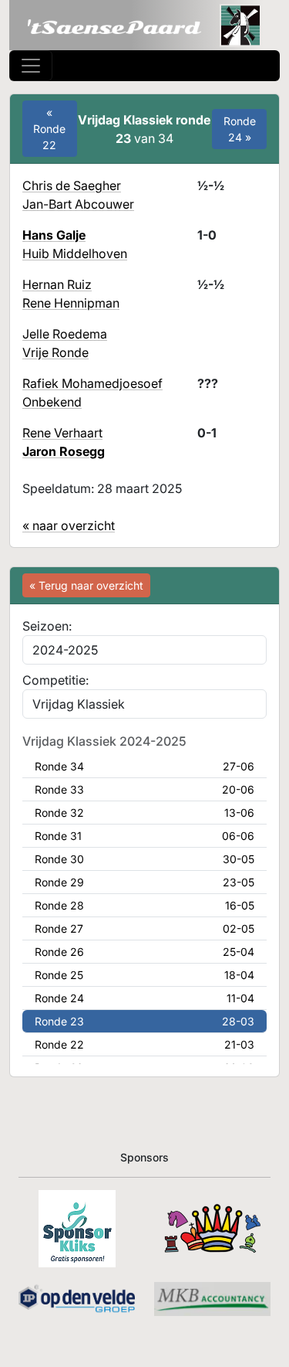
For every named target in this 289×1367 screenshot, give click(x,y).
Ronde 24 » (239, 129)
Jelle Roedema (64, 334)
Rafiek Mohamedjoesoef (92, 383)
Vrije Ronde (55, 352)
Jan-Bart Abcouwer (78, 204)
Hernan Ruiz (57, 284)
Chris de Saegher (71, 185)
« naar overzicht (68, 525)
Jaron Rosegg (63, 451)
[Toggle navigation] (30, 65)
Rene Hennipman (70, 303)
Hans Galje (54, 235)
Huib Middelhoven (74, 253)
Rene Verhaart (62, 432)
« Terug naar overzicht (86, 585)
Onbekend (52, 402)
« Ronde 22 (49, 128)
